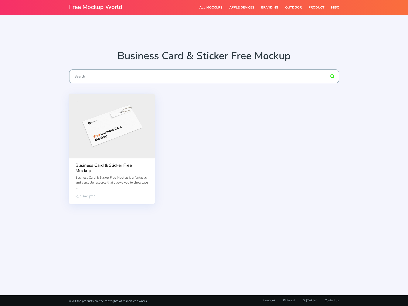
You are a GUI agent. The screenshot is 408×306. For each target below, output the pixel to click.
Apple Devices (241, 7)
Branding (269, 7)
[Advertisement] (204, 34)
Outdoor (293, 7)
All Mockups (210, 7)
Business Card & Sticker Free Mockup (103, 168)
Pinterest (289, 300)
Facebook (269, 300)
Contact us (332, 300)
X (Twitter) (309, 300)
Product (316, 7)
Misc (335, 7)
